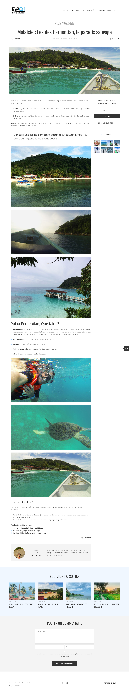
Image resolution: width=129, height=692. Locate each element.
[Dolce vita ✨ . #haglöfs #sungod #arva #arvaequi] (97, 150)
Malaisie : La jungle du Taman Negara (27, 530)
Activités (91, 10)
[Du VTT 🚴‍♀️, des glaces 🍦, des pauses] (97, 143)
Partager (115, 39)
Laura (17, 39)
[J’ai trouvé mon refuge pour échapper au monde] (110, 150)
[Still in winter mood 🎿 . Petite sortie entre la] (104, 150)
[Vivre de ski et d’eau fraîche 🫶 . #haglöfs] (117, 150)
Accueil (66, 10)
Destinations (77, 10)
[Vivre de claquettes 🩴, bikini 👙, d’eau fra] (104, 143)
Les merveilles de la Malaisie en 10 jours (28, 528)
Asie (58, 23)
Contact (11, 683)
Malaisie (68, 23)
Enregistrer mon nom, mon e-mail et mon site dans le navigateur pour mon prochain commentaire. (64, 655)
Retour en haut (110, 683)
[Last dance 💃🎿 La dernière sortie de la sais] (110, 143)
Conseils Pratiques (107, 10)
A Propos (16, 683)
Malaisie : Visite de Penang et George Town (29, 533)
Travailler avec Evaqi (24, 683)
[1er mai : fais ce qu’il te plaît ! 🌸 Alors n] (117, 143)
